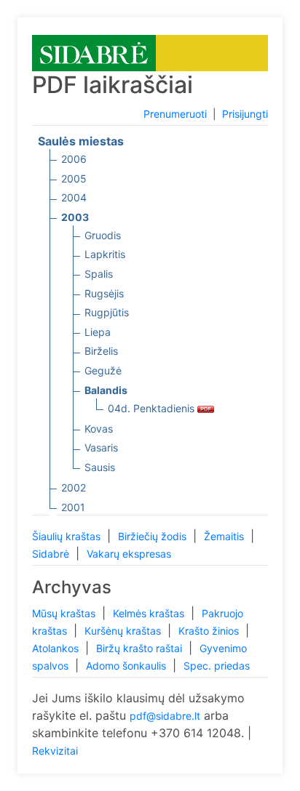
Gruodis (102, 235)
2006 (74, 159)
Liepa (97, 332)
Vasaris (101, 447)
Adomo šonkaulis (127, 665)
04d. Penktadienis (152, 408)
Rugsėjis (104, 293)
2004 (74, 197)
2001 (73, 507)
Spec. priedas (216, 665)
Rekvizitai (55, 750)
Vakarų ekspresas (129, 553)
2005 (74, 178)
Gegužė (103, 370)
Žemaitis (225, 536)
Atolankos (57, 648)
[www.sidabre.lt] (94, 52)
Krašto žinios (210, 631)
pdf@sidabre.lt (165, 716)
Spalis (98, 274)
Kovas (98, 428)
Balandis (105, 390)
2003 (75, 217)
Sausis (99, 467)
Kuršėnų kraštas (124, 631)
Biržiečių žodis (153, 536)
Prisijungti (245, 114)
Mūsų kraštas (65, 613)
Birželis (101, 351)
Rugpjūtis (106, 312)
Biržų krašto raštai (140, 648)
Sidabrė (52, 553)
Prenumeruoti (175, 114)
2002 (73, 487)
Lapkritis (104, 254)
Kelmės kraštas (150, 613)
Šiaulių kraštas (67, 536)
